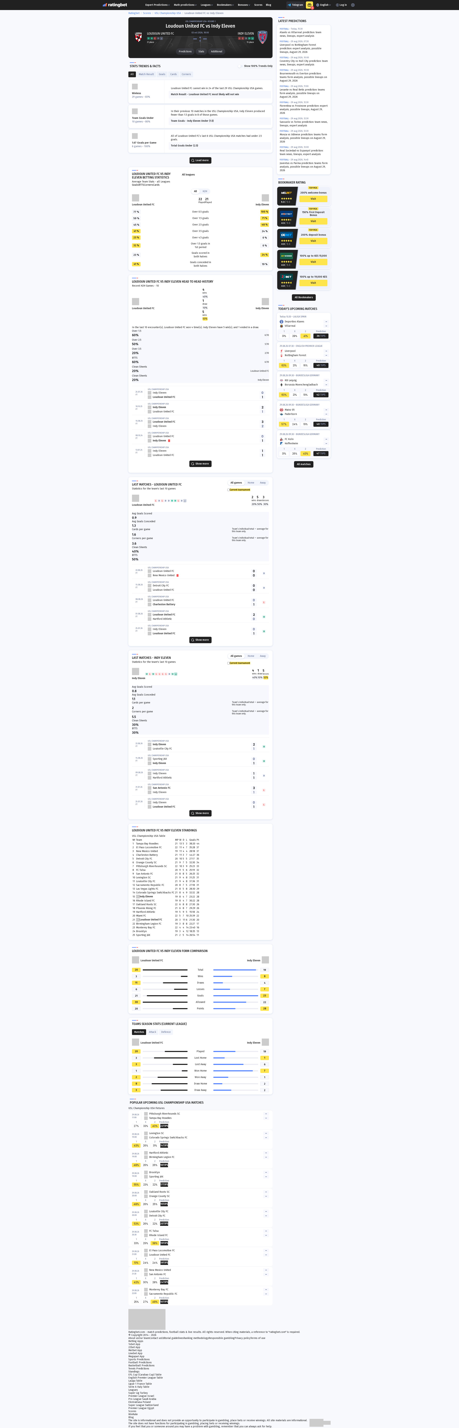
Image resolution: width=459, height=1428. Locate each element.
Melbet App (135, 1350)
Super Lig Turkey (138, 1392)
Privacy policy (242, 1338)
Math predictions (184, 4)
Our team (144, 1338)
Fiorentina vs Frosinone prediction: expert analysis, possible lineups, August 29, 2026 (304, 109)
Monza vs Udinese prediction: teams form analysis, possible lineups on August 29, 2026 (303, 138)
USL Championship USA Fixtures (146, 1108)
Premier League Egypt (141, 1408)
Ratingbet (133, 13)
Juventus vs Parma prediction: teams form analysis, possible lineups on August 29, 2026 (304, 167)
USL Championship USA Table (148, 835)
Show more (202, 463)
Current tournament (240, 490)
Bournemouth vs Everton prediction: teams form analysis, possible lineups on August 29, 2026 (303, 77)
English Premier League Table (145, 1377)
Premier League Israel (141, 1396)
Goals (135, 185)
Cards (156, 185)
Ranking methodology (196, 1338)
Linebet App (135, 1353)
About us (133, 1338)
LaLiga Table (135, 1380)
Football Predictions (140, 1362)
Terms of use (257, 1338)
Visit (313, 198)
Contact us (155, 1338)
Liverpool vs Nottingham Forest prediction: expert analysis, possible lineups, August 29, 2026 (300, 48)
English (324, 4)
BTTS (141, 185)
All (195, 191)
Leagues (205, 4)
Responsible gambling (222, 1338)
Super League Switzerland (143, 1405)
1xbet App (134, 1344)
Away (263, 482)
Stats (201, 51)
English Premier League (309, 346)
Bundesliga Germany (308, 375)
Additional (216, 51)
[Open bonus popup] (309, 5)
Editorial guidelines (172, 1338)
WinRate (133, 1414)
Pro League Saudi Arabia (142, 1399)
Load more (202, 160)
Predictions (185, 51)
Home (251, 482)
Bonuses (243, 4)
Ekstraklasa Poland (139, 1402)
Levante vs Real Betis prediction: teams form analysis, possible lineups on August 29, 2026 (302, 93)
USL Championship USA (168, 13)
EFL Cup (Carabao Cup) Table (145, 1374)
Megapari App (136, 1356)
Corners (148, 185)
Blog (268, 4)
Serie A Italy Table (138, 1386)
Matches (139, 1032)
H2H (205, 191)
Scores (258, 4)
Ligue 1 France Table (140, 1383)
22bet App (134, 1347)
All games (236, 482)
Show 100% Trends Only (258, 66)
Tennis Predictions (138, 1368)
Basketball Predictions (141, 1365)
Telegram (297, 4)
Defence (166, 1032)
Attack (152, 1032)
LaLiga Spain (299, 316)
